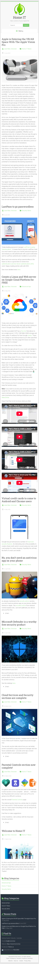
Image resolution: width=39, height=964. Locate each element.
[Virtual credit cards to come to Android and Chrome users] (19, 513)
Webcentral (5, 397)
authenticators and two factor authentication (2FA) (18, 264)
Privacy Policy (27, 960)
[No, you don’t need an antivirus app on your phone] (19, 572)
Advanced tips (26, 286)
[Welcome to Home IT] (19, 843)
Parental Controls (17, 800)
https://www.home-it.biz (13, 944)
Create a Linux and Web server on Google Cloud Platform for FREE (19, 279)
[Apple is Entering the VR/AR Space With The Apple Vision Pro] (19, 57)
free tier (23, 331)
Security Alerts (26, 210)
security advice (25, 601)
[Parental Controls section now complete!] (19, 779)
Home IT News (26, 49)
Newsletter (16, 950)
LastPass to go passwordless (18, 206)
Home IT (19, 17)
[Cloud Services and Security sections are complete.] (19, 710)
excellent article (21, 605)
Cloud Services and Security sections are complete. (17, 696)
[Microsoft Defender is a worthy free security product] (19, 636)
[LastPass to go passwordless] (19, 218)
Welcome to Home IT (13, 830)
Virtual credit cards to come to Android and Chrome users (19, 500)
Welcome (10, 960)
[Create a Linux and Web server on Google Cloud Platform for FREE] (19, 294)
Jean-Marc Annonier (10, 49)
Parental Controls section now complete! (19, 766)
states (30, 335)
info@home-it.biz (10, 941)
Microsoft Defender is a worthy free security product (19, 623)
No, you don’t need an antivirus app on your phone (19, 559)
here (19, 269)
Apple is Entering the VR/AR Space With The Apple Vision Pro (18, 41)
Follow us (11, 947)
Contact (21, 960)
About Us (16, 960)
